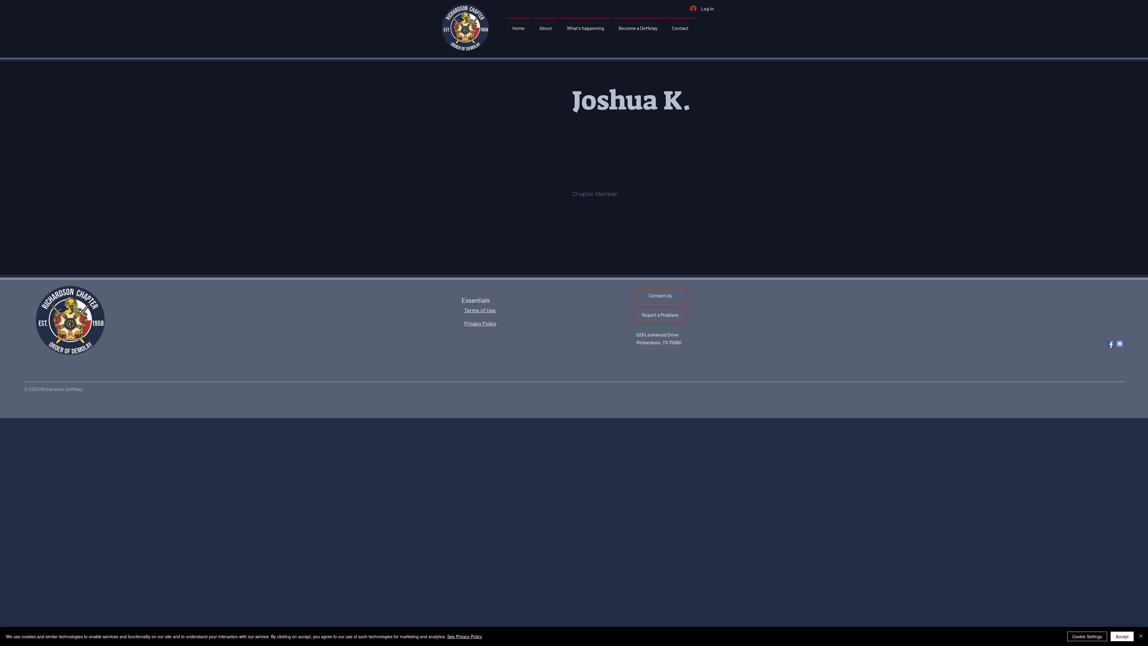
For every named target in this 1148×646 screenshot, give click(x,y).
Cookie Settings (1087, 636)
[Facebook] (1110, 344)
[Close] (1140, 636)
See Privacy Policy (464, 636)
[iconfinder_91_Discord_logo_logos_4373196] (1119, 344)
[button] (545, 25)
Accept (1122, 636)
